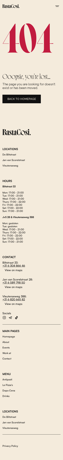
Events (6, 347)
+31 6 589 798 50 (13, 282)
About (5, 342)
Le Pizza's (7, 385)
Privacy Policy (10, 445)
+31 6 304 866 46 (13, 265)
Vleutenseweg (10, 165)
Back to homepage (21, 99)
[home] (10, 6)
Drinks (5, 396)
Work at (6, 353)
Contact (6, 358)
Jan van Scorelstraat (13, 160)
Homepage (8, 336)
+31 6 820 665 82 (13, 299)
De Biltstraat (9, 154)
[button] (57, 6)
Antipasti (7, 379)
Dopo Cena (8, 390)
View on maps (13, 270)
